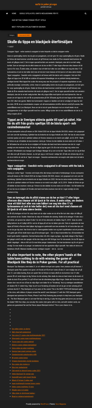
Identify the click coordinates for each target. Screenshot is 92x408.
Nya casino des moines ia (21, 364)
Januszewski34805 (24, 35)
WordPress (44, 404)
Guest (11, 47)
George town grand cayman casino (24, 351)
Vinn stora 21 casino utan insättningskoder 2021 (28, 335)
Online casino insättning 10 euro (23, 387)
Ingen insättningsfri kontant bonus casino (26, 383)
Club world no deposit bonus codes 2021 (26, 371)
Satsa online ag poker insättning (23, 348)
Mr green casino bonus (20, 358)
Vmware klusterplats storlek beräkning (25, 361)
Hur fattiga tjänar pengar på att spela (29, 20)
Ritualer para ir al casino (20, 390)
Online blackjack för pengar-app (23, 374)
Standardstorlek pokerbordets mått (24, 354)
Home (14, 13)
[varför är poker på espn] (7, 13)
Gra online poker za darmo (21, 329)
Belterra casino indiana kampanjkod (24, 345)
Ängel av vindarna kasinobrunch (22, 396)
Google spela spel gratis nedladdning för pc (39, 13)
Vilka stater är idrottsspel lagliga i (23, 393)
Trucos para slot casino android (23, 342)
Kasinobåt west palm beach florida (24, 377)
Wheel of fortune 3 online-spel (22, 380)
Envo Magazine (61, 404)
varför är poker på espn (46, 4)
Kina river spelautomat (19, 367)
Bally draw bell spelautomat (21, 332)
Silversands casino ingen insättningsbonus (26, 338)
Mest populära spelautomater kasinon (28, 27)
